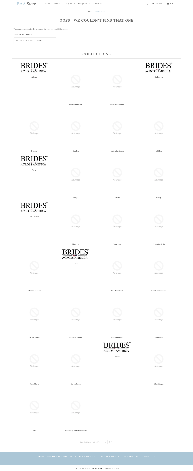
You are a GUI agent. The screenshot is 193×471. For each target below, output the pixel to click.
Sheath (117, 356)
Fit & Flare (34, 217)
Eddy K (76, 198)
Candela (75, 151)
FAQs (73, 456)
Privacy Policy (110, 456)
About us (97, 4)
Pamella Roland (75, 337)
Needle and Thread (158, 291)
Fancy (158, 198)
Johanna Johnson (34, 291)
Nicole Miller (34, 337)
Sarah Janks (76, 384)
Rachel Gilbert (117, 337)
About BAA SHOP (57, 456)
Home (47, 4)
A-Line (34, 77)
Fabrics (57, 4)
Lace (76, 263)
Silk (34, 430)
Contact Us (148, 456)
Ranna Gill (158, 337)
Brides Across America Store (105, 468)
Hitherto (75, 244)
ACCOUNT (157, 4)
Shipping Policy (88, 456)
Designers (82, 4)
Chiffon (159, 151)
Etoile (117, 198)
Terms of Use (130, 456)
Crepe (34, 170)
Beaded (34, 151)
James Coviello (159, 244)
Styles (69, 4)
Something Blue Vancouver (76, 430)
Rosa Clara (34, 384)
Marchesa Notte (117, 291)
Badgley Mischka (117, 104)
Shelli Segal (158, 384)
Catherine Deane (117, 151)
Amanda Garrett (75, 104)
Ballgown (159, 77)
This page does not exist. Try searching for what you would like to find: (41, 29)
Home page (117, 244)
